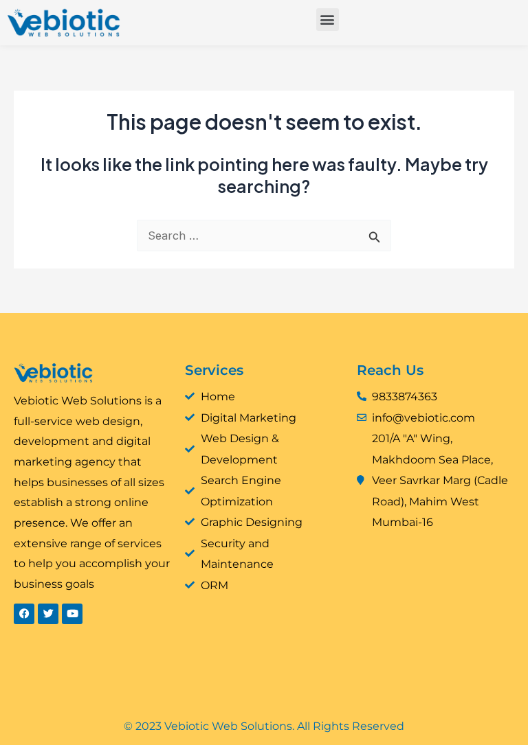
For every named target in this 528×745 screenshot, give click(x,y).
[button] (327, 19)
